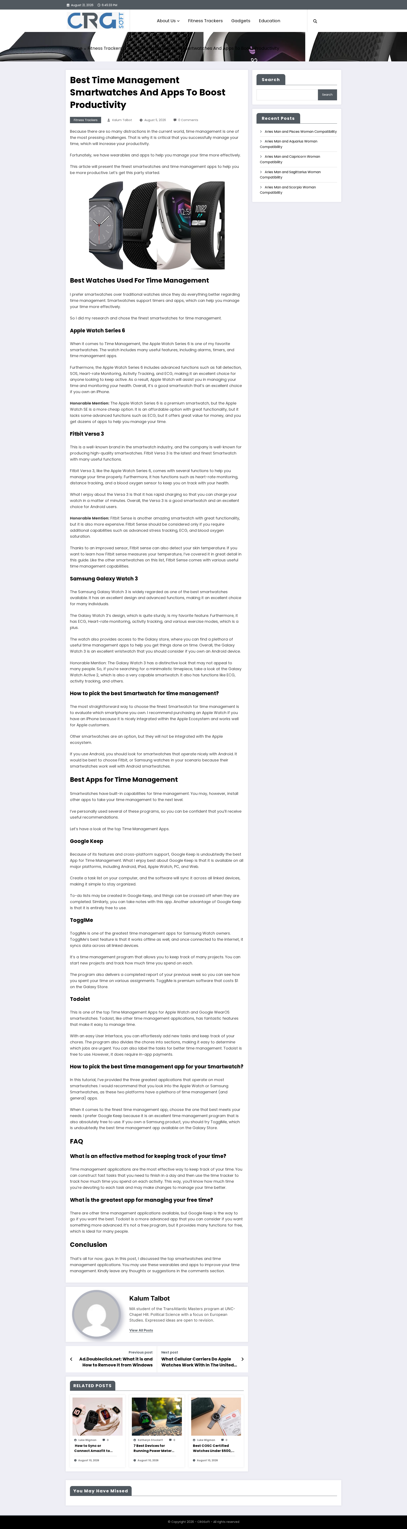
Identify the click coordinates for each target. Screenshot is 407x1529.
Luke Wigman (87, 1440)
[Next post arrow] (242, 1359)
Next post (169, 1352)
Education (269, 21)
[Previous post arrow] (71, 1359)
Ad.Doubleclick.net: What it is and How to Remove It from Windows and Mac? (116, 1362)
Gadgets (240, 21)
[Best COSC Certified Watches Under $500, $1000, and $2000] (216, 1416)
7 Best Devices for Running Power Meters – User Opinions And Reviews (154, 1448)
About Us (166, 21)
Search (271, 80)
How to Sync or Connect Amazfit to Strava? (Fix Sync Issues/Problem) (92, 1448)
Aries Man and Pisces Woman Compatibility (301, 131)
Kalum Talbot (122, 120)
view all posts (141, 1330)
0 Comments (188, 120)
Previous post (141, 1352)
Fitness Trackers (205, 21)
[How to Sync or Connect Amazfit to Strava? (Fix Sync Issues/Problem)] (97, 1416)
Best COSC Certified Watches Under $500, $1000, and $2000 (212, 1448)
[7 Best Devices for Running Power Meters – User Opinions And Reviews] (157, 1416)
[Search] (315, 20)
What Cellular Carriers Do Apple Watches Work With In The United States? (197, 1362)
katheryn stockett (150, 1440)
